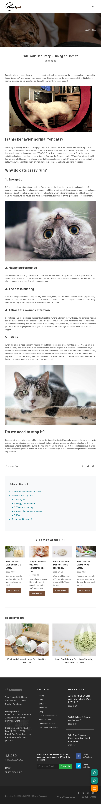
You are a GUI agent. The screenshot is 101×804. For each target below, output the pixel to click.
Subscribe (65, 766)
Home (41, 696)
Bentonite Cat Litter (47, 724)
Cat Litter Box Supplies (49, 728)
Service (42, 704)
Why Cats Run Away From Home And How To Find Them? (79, 738)
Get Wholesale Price (48, 716)
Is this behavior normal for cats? (26, 492)
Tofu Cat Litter (45, 720)
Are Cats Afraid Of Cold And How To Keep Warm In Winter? (79, 699)
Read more (13, 590)
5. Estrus (18, 515)
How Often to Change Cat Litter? (83, 564)
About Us (43, 708)
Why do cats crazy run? (22, 495)
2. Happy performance (24, 503)
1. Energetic (19, 499)
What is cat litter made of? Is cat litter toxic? (61, 564)
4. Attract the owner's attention (28, 511)
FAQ (41, 700)
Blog (94, 30)
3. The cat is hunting (23, 507)
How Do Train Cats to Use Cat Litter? (13, 564)
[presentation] (2, 645)
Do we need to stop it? (21, 519)
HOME (87, 30)
